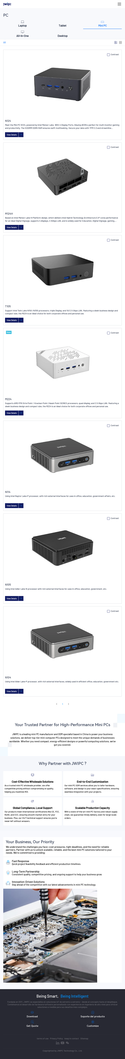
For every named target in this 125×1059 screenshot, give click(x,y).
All (4, 42)
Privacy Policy (56, 1038)
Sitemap (84, 1038)
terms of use (43, 1038)
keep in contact (71, 1038)
